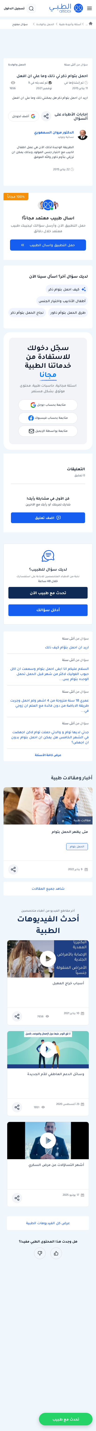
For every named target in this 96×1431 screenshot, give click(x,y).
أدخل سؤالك (48, 610)
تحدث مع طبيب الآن (48, 593)
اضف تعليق (44, 518)
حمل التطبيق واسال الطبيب (52, 245)
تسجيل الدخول (14, 8)
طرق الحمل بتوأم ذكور (68, 312)
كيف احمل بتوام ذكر (63, 289)
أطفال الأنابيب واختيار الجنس (62, 300)
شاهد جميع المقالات (48, 888)
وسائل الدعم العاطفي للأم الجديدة (55, 1074)
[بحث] (31, 8)
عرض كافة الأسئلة (48, 755)
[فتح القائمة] (88, 8)
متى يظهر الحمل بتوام (70, 832)
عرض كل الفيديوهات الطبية (48, 1223)
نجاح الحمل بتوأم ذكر (27, 312)
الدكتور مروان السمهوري (54, 132)
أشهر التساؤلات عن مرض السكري (56, 1165)
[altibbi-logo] (66, 8)
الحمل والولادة (45, 24)
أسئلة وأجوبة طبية (70, 24)
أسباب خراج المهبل (68, 983)
